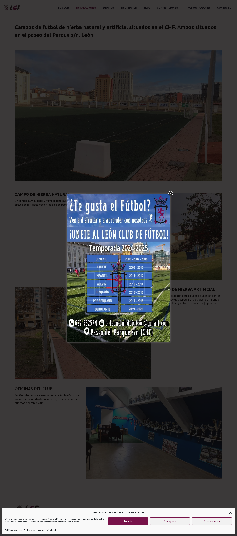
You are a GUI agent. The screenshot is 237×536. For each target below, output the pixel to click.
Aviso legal (51, 530)
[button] (230, 512)
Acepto (128, 521)
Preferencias (212, 521)
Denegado (170, 521)
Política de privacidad (34, 530)
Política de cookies (13, 530)
